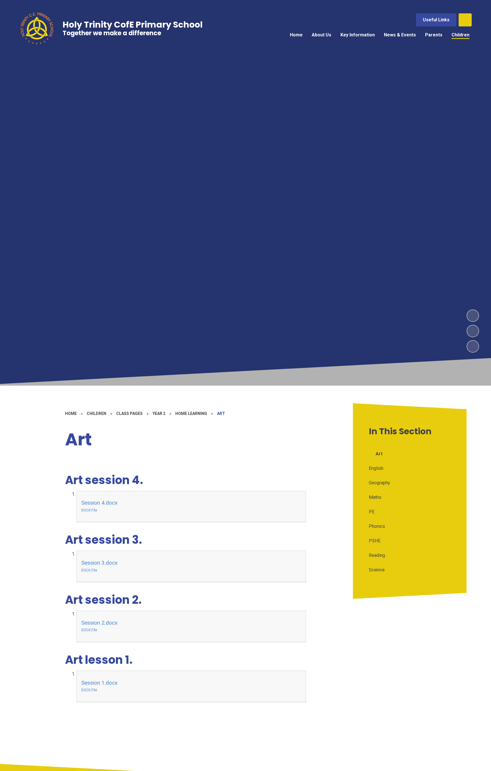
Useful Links (436, 19)
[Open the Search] (465, 19)
